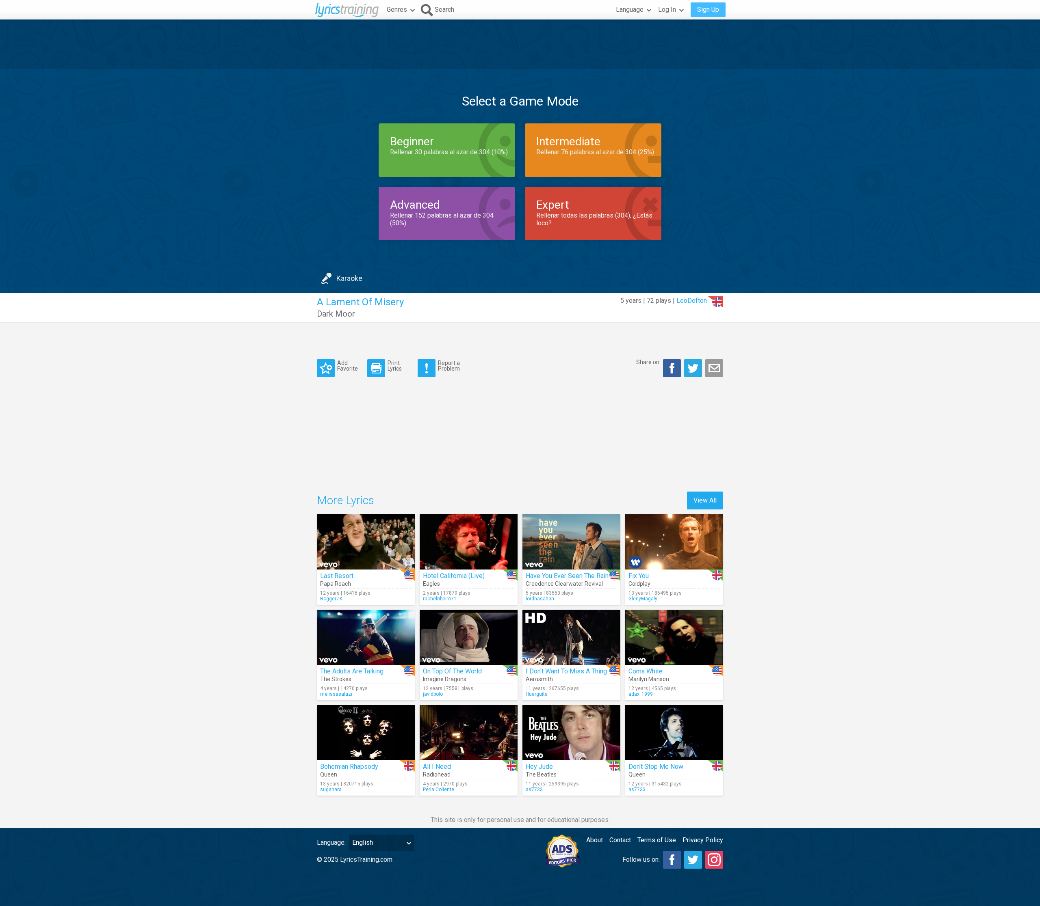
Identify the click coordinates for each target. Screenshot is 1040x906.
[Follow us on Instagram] (714, 860)
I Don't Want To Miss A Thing (566, 671)
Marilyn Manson (648, 679)
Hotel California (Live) (454, 576)
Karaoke (349, 278)
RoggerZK (331, 599)
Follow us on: (641, 859)
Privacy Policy (702, 840)
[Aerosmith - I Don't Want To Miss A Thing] (571, 637)
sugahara (331, 789)
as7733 (534, 789)
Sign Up (708, 9)
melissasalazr (336, 694)
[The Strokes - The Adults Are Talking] (366, 637)
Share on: (648, 362)
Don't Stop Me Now (655, 766)
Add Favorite (347, 365)
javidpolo (433, 694)
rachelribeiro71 (440, 599)
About (594, 840)
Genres (397, 9)
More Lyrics (345, 500)
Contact (620, 840)
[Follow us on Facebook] (672, 860)
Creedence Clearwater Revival (564, 583)
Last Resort (336, 576)
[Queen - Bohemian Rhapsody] (366, 732)
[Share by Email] (714, 368)
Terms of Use (656, 840)
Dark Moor (336, 314)
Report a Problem (449, 365)
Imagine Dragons (444, 679)
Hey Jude (539, 766)
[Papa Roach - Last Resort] (366, 541)
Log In (667, 9)
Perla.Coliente (438, 789)
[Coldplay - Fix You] (674, 541)
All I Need (437, 766)
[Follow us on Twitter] (693, 860)
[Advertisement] (520, 44)
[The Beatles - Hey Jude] (571, 732)
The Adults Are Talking (352, 671)
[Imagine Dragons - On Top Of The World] (469, 637)
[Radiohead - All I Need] (469, 732)
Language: (331, 842)
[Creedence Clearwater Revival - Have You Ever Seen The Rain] (571, 541)
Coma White (645, 671)
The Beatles (541, 774)
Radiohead (437, 774)
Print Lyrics (395, 365)
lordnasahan (540, 599)
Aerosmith (539, 679)
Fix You (638, 576)
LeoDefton (691, 300)
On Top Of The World (452, 671)
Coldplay (639, 583)
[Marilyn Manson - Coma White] (674, 637)
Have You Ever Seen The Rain (567, 576)
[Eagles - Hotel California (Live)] (469, 541)
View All (705, 500)
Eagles (431, 583)
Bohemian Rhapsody (349, 766)
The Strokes (335, 679)
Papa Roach (335, 583)
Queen (328, 774)
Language (630, 9)
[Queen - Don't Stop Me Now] (674, 732)
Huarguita (537, 694)
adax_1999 (640, 694)
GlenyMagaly (642, 599)
